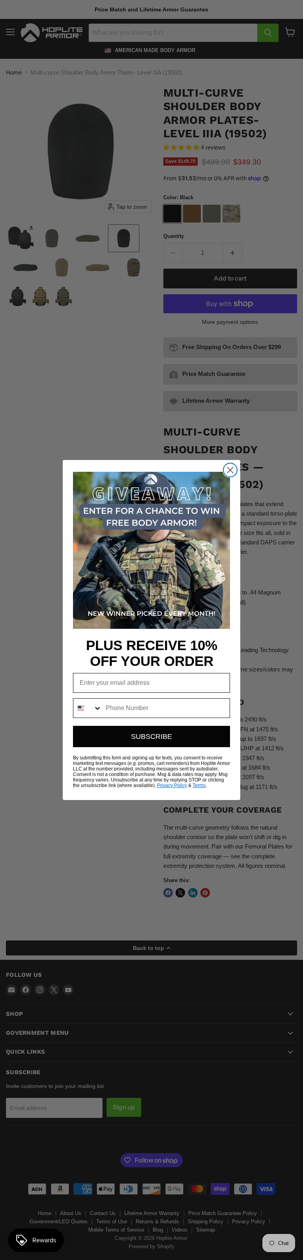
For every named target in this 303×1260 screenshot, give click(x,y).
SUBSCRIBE (151, 736)
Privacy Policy (172, 785)
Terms (199, 785)
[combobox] (87, 708)
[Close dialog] (230, 470)
